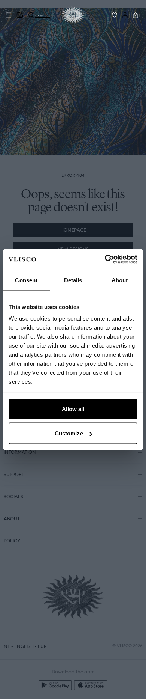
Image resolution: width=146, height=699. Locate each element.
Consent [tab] (26, 280)
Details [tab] (73, 280)
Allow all (73, 408)
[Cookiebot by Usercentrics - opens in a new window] (105, 259)
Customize (69, 433)
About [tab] (120, 280)
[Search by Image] (19, 15)
